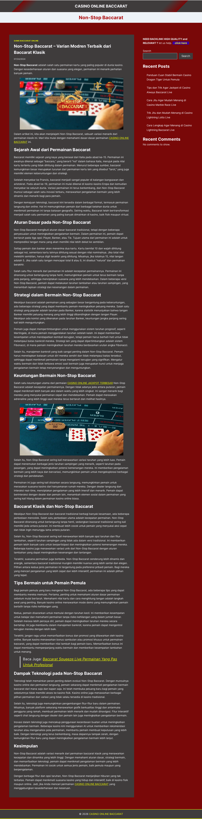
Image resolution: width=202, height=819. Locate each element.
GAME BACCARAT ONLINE (26, 41)
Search (147, 50)
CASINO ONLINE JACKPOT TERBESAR (90, 383)
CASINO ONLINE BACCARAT (106, 813)
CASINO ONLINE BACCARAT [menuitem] (92, 784)
